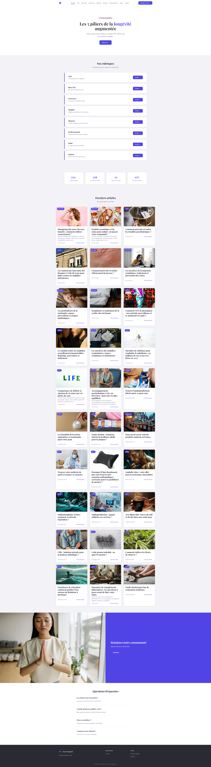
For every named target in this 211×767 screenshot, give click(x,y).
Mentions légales (135, 753)
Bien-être (84, 3)
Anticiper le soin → (145, 3)
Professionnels (113, 3)
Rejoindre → (116, 652)
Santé (121, 3)
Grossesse (92, 3)
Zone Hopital (67, 751)
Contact (133, 756)
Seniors (127, 3)
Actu (78, 3)
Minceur (105, 3)
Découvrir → (105, 42)
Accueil (73, 3)
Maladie (99, 3)
